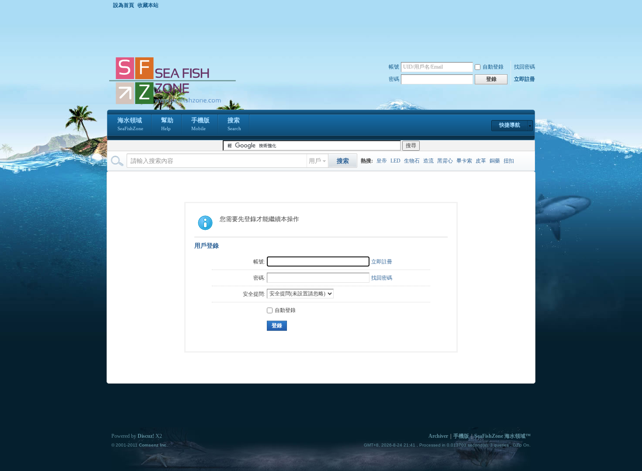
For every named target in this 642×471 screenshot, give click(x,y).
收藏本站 (148, 5)
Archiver (438, 436)
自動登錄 (493, 67)
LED (395, 161)
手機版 (200, 124)
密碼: (259, 278)
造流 (428, 161)
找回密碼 (524, 67)
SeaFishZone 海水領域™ (502, 436)
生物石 (412, 161)
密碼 (394, 79)
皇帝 (381, 161)
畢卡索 (464, 161)
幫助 (167, 124)
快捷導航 (509, 125)
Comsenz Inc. (153, 445)
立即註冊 (524, 79)
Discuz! (146, 436)
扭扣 (509, 161)
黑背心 (445, 161)
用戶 (315, 161)
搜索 (234, 124)
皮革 (481, 161)
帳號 (394, 67)
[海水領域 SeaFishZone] (172, 104)
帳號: (259, 262)
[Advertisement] (323, 32)
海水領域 (130, 124)
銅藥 (495, 161)
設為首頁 (123, 5)
